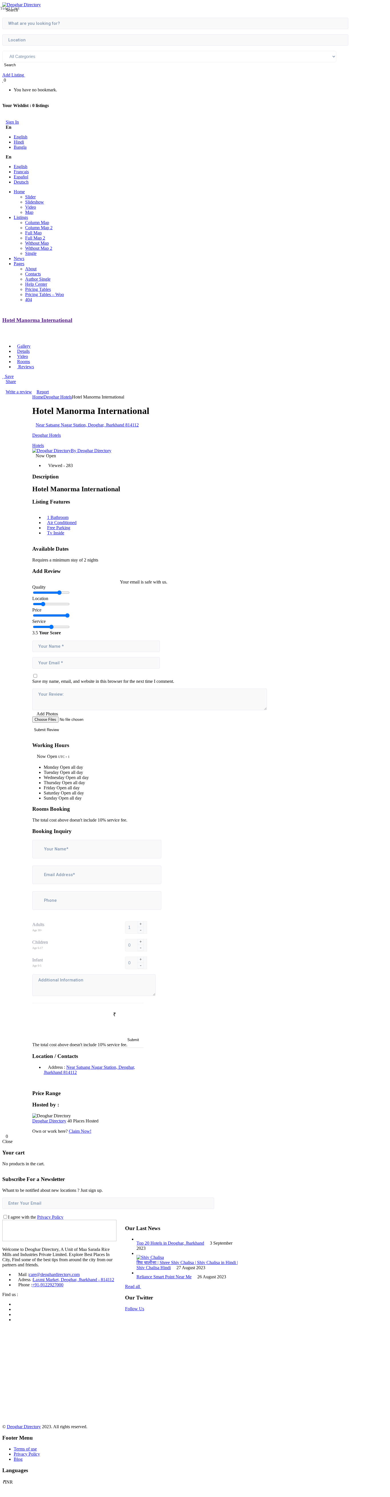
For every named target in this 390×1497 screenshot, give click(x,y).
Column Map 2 (39, 227)
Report (43, 391)
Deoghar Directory (49, 1120)
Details (23, 351)
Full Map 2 (35, 238)
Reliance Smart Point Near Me (164, 1276)
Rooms (23, 361)
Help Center (36, 284)
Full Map (33, 232)
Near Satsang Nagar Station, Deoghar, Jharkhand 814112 (87, 424)
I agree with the (35, 1217)
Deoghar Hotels (57, 397)
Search (10, 65)
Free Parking (58, 527)
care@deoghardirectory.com (54, 1274)
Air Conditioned (62, 522)
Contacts (33, 273)
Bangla (20, 147)
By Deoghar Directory (91, 450)
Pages (19, 263)
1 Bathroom (58, 517)
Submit (133, 1040)
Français (21, 171)
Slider (30, 196)
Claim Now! (80, 1131)
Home (19, 191)
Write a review (19, 391)
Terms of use (25, 1448)
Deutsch (21, 182)
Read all (133, 1286)
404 (28, 299)
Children (40, 942)
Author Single (38, 279)
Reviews (25, 366)
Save (9, 376)
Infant (37, 959)
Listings (21, 217)
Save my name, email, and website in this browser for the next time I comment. (103, 681)
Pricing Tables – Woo (44, 294)
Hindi (19, 142)
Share (11, 381)
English (20, 136)
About (31, 268)
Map (29, 212)
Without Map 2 (38, 248)
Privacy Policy (50, 1217)
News (19, 258)
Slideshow (34, 202)
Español (21, 176)
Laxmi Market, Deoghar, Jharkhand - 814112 (73, 1279)
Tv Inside (55, 532)
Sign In (12, 122)
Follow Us (134, 1308)
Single (31, 253)
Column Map (37, 222)
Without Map (37, 243)
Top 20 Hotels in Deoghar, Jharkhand (170, 1243)
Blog (18, 1459)
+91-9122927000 (47, 1284)
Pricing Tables (38, 289)
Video (30, 207)
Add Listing (13, 75)
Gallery (24, 346)
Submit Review (47, 730)
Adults (38, 924)
